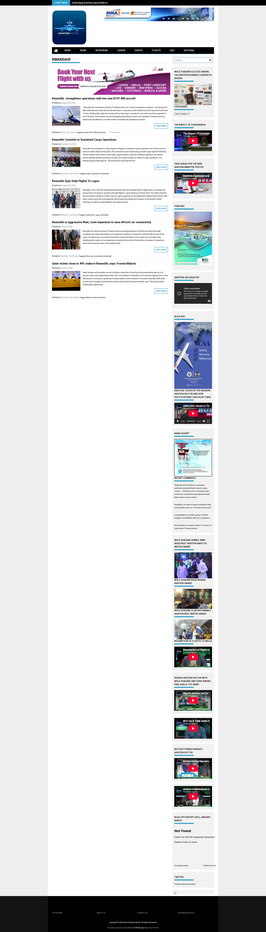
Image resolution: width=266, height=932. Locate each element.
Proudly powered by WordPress (120, 928)
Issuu (186, 866)
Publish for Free (209, 866)
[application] (193, 413)
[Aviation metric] (56, 50)
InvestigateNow (180, 515)
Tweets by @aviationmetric (185, 884)
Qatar (95, 297)
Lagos (97, 215)
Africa (87, 256)
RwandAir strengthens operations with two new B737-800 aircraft (94, 98)
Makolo (89, 297)
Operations (96, 174)
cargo (88, 174)
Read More (161, 126)
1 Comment (114, 132)
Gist (172, 50)
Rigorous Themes (151, 928)
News (68, 50)
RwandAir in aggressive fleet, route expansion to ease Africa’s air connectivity (101, 222)
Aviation (64, 215)
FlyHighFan (178, 505)
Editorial (189, 50)
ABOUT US (101, 913)
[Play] (178, 421)
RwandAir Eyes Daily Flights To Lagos (75, 181)
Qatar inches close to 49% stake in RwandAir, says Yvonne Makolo (94, 263)
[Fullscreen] (208, 421)
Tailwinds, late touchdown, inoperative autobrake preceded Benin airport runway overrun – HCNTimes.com (190, 488)
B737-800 (93, 132)
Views (83, 50)
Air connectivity (97, 256)
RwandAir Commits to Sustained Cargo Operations (84, 139)
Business (64, 173)
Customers (89, 215)
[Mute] (204, 421)
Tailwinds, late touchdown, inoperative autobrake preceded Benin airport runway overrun (192, 494)
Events (139, 50)
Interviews (101, 50)
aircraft (86, 132)
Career (121, 50)
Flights (156, 50)
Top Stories (71, 132)
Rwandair (101, 132)
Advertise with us (186, 913)
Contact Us (142, 913)
